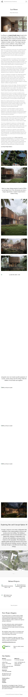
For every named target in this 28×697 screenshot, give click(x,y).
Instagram (4, 679)
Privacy (21, 694)
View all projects (14, 605)
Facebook (4, 682)
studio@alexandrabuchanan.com (9, 642)
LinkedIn (4, 681)
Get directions (5, 667)
